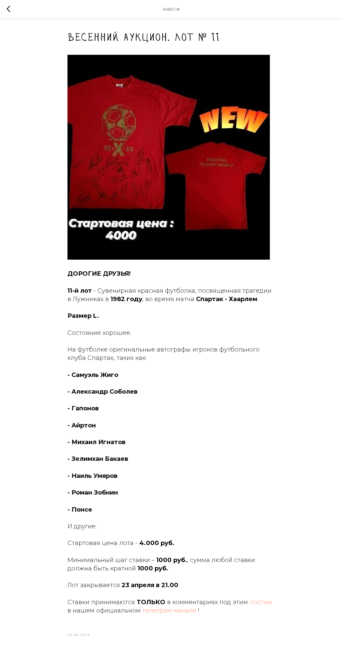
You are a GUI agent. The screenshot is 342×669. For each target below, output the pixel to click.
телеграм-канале (169, 610)
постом (260, 602)
